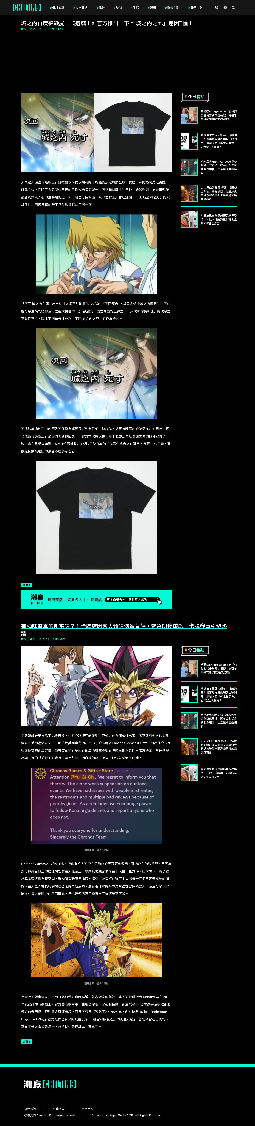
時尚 (117, 7)
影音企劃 (172, 7)
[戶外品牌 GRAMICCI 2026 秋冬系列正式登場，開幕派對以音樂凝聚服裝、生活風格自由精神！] (189, 167)
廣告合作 (87, 1108)
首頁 (23, 29)
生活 (135, 7)
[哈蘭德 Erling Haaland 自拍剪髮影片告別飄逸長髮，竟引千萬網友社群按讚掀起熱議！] (189, 115)
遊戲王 (27, 585)
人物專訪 (80, 7)
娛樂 (152, 7)
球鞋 (100, 7)
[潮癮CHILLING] (27, 7)
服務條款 (59, 1108)
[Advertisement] (127, 62)
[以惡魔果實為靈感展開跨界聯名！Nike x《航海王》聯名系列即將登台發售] (189, 219)
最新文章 (57, 7)
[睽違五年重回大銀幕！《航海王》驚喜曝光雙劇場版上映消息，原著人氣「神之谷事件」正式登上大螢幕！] (189, 141)
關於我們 (30, 1108)
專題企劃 (195, 7)
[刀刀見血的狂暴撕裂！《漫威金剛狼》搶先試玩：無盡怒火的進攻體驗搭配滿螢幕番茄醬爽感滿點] (189, 193)
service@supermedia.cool (57, 1115)
